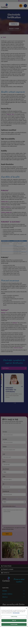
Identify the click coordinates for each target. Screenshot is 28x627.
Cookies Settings (14, 616)
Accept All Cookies (14, 624)
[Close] (26, 608)
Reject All (14, 620)
